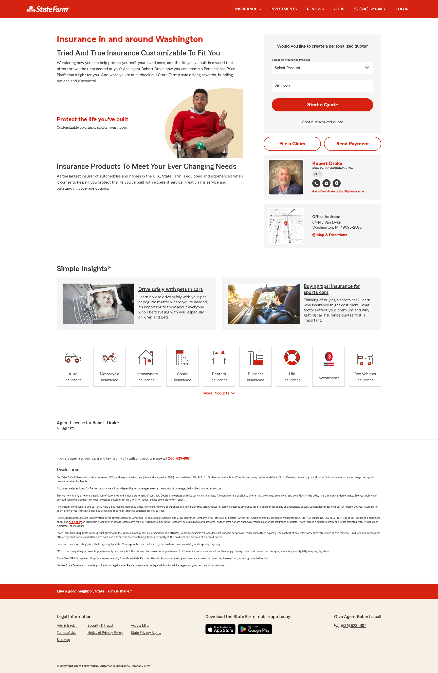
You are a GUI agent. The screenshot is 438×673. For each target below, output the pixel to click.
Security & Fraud (100, 625)
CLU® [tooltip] (317, 174)
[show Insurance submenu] (259, 9)
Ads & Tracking (68, 625)
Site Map (63, 640)
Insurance (246, 9)
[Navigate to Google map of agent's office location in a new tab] (337, 183)
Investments (283, 9)
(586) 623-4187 (372, 9)
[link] (48, 9)
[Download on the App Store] (220, 629)
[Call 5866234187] (316, 183)
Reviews (315, 9)
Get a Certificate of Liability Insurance (338, 191)
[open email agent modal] (326, 184)
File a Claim (292, 143)
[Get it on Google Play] (255, 629)
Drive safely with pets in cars (170, 289)
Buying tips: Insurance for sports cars (332, 289)
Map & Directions (331, 235)
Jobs (339, 9)
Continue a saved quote (322, 122)
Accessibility (140, 625)
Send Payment (352, 143)
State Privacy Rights (146, 633)
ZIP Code (282, 86)
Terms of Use (66, 633)
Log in (402, 9)
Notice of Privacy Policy (105, 633)
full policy (75, 521)
